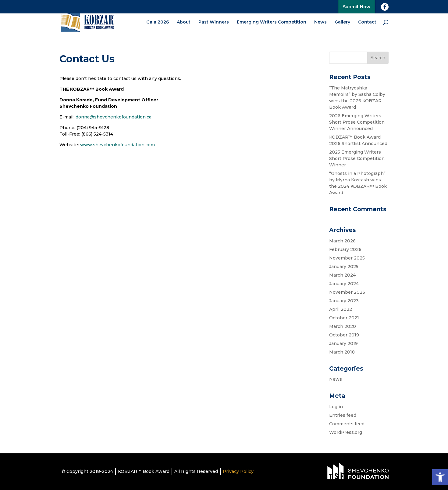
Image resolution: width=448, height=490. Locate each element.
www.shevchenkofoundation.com (117, 144)
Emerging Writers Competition (271, 22)
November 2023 (347, 292)
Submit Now (356, 6)
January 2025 (343, 266)
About (183, 22)
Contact (367, 22)
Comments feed (346, 423)
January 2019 (343, 343)
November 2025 (347, 258)
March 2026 (342, 241)
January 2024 (344, 283)
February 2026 (345, 249)
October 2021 (344, 318)
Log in (336, 406)
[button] (440, 477)
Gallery (342, 22)
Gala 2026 (157, 22)
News (320, 22)
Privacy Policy (238, 471)
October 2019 (344, 335)
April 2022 (340, 309)
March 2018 (342, 352)
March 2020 (342, 326)
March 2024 (342, 275)
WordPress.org (345, 432)
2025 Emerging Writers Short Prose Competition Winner (357, 158)
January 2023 (344, 300)
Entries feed (342, 415)
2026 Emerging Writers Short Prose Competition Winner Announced (357, 122)
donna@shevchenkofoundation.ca (113, 117)
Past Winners (213, 22)
